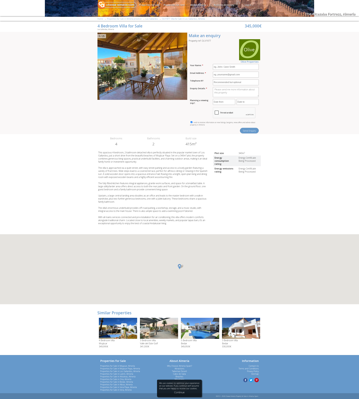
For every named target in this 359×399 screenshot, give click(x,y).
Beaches (179, 376)
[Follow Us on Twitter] (251, 380)
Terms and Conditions (249, 368)
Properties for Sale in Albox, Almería (116, 384)
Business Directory (224, 4)
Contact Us (254, 366)
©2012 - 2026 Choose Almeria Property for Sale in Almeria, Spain (237, 396)
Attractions (179, 368)
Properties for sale (149, 4)
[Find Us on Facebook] (245, 380)
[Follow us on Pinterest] (257, 380)
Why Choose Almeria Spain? (179, 366)
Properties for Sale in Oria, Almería (115, 379)
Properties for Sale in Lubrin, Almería (116, 374)
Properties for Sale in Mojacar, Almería (117, 366)
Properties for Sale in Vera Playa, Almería (118, 387)
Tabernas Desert (179, 371)
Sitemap (255, 374)
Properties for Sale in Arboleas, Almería (117, 376)
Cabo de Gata (179, 374)
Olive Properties (250, 61)
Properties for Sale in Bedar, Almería (116, 382)
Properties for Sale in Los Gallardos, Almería (120, 371)
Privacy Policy (253, 371)
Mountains (179, 379)
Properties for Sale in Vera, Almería (116, 390)
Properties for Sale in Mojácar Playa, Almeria (120, 368)
